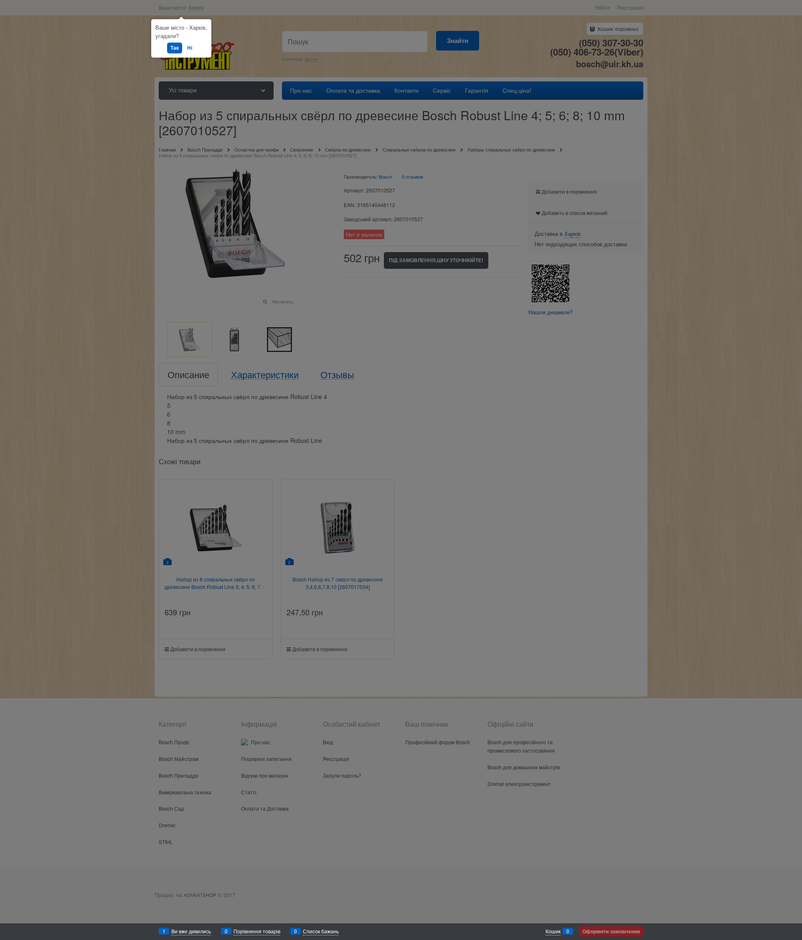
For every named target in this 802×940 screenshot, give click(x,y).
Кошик (553, 931)
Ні (189, 47)
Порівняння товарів (256, 931)
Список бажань (321, 931)
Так (174, 47)
